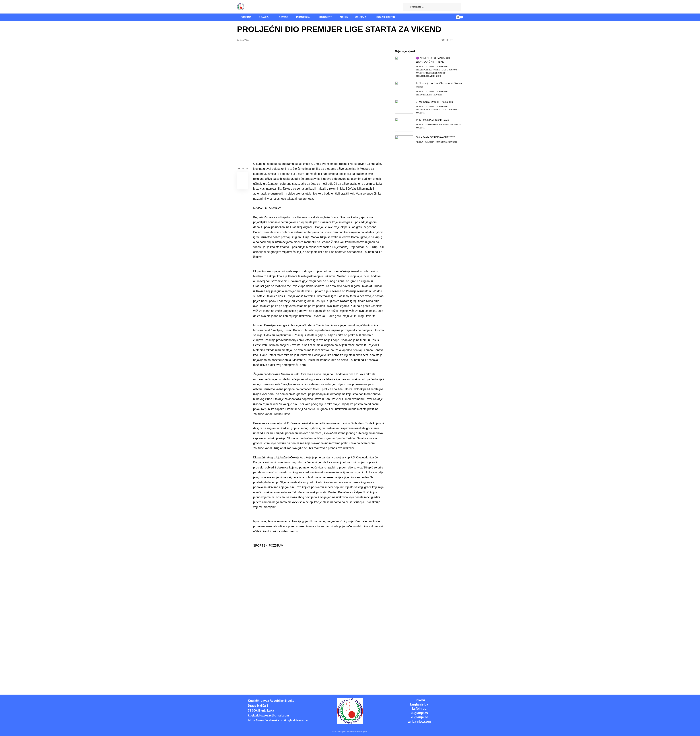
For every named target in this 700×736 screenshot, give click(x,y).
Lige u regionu (449, 70)
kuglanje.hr (419, 717)
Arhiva (419, 67)
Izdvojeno (441, 67)
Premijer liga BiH (435, 73)
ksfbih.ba (419, 708)
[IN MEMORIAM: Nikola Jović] (404, 125)
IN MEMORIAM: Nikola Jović (432, 119)
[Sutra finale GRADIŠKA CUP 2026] (404, 142)
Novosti (420, 73)
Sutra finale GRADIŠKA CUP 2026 (435, 137)
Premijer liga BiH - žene (428, 76)
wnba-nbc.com (419, 721)
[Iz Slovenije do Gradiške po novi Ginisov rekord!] (404, 88)
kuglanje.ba (419, 704)
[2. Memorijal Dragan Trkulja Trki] (404, 107)
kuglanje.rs (419, 713)
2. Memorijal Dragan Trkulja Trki (434, 101)
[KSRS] (240, 6)
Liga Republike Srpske (428, 70)
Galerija (429, 67)
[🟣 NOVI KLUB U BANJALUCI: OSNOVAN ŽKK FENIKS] (404, 63)
